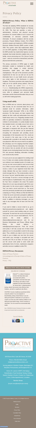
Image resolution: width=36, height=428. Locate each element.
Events (16, 375)
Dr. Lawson (14, 371)
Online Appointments (17, 377)
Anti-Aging (26, 371)
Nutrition (10, 375)
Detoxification (8, 373)
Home (8, 371)
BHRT (20, 371)
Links (8, 377)
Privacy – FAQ (7, 260)
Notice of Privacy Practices (10, 254)
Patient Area (29, 375)
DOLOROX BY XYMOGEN (18, 271)
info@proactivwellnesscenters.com (18, 362)
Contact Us (22, 375)
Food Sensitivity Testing (20, 373)
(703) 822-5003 (18, 360)
